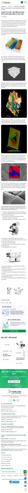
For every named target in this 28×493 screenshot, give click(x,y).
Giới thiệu (9, 475)
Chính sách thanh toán (6, 457)
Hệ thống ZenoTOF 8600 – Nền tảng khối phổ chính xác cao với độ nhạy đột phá (7, 355)
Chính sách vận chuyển (6, 459)
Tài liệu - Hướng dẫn (5, 461)
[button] (1, 354)
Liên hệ (21, 475)
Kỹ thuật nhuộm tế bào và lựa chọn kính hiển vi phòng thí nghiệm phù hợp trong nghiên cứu (17, 312)
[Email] (25, 485)
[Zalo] (25, 482)
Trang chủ (3, 6)
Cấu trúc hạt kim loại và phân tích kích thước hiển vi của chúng (20, 358)
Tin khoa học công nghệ (19, 6)
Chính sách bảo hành (6, 455)
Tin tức (10, 6)
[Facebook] (25, 478)
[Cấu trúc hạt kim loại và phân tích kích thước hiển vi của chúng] (21, 344)
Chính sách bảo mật (6, 465)
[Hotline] (25, 474)
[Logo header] (5, 2)
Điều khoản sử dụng (5, 463)
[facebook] (7, 303)
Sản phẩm (15, 475)
